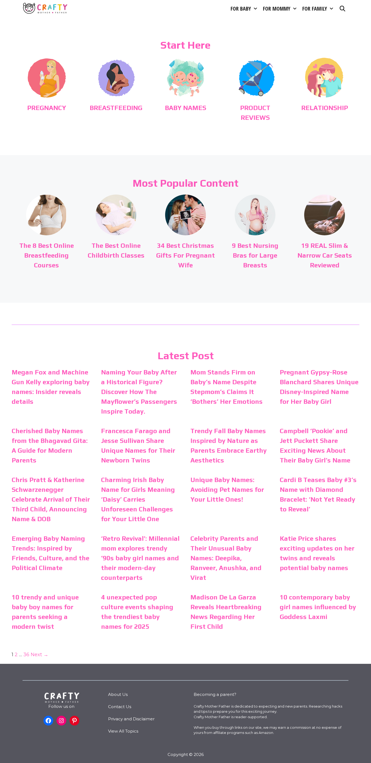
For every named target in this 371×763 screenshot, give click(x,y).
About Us (118, 694)
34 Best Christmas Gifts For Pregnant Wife (185, 255)
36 (26, 655)
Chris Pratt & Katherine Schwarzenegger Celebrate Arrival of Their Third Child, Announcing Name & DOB (51, 499)
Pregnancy (46, 107)
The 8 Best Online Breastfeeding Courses (46, 255)
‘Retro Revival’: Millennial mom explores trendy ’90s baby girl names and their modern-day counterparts (140, 558)
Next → (39, 655)
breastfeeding (116, 107)
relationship (324, 107)
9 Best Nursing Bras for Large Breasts (255, 255)
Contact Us (119, 706)
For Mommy (276, 8)
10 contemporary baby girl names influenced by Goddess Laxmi (318, 606)
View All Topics (123, 731)
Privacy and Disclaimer (131, 718)
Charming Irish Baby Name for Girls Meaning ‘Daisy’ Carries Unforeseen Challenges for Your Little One (138, 499)
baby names (185, 107)
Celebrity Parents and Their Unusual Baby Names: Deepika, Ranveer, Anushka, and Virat (226, 558)
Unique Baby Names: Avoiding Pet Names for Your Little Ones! (227, 489)
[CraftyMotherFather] (45, 8)
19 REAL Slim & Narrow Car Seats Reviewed (324, 255)
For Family (314, 8)
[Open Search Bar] (342, 8)
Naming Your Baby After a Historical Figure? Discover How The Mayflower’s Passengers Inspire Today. (139, 391)
